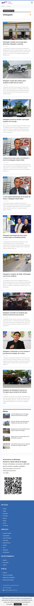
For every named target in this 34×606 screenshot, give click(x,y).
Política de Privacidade (8, 580)
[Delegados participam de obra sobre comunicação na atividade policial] (17, 224)
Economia (5, 515)
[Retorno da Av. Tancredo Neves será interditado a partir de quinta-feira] (6, 438)
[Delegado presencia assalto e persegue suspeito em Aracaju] (17, 108)
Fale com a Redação (8, 575)
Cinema (4, 564)
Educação (5, 513)
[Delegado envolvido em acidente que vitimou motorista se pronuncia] (17, 301)
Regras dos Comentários (9, 577)
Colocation (5, 540)
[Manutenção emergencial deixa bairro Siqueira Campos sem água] (6, 431)
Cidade (5, 22)
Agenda (5, 560)
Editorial (5, 572)
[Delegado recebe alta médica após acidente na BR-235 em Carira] (17, 69)
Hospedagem (6, 535)
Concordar (17, 604)
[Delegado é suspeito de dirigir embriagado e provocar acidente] (17, 263)
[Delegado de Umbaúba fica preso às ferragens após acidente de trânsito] (17, 379)
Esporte (5, 518)
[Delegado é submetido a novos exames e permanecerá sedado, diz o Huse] (17, 340)
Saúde (5, 61)
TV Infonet (5, 525)
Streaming (5, 550)
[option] (17, 431)
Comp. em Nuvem (7, 538)
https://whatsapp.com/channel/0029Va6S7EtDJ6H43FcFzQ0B (12, 471)
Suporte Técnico (7, 542)
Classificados (6, 552)
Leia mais (25, 604)
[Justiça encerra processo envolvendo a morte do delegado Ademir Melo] (17, 147)
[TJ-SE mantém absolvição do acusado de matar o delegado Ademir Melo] (17, 185)
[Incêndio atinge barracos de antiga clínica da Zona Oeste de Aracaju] (6, 416)
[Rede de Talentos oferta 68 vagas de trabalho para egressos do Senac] (6, 423)
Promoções (5, 562)
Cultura (4, 511)
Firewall (5, 545)
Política (4, 520)
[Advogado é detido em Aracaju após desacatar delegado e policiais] (17, 31)
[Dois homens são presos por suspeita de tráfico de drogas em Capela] (6, 445)
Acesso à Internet (7, 533)
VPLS (4, 547)
